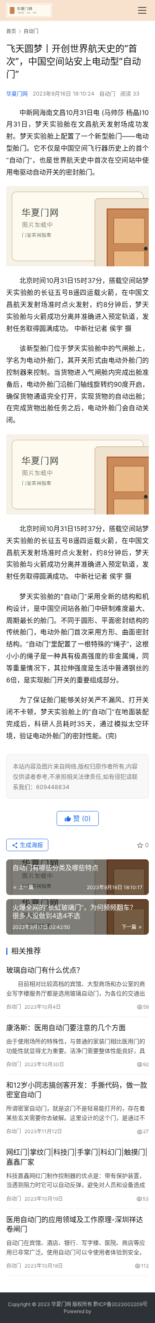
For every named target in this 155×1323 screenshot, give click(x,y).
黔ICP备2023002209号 (120, 1304)
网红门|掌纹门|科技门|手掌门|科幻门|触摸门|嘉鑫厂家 (77, 1157)
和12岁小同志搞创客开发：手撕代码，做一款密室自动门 (76, 1090)
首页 (11, 31)
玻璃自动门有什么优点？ (44, 970)
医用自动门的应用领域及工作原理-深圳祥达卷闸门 (74, 1224)
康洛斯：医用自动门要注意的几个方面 (66, 1028)
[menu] (142, 10)
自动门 (107, 93)
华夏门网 (17, 93)
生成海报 (30, 844)
